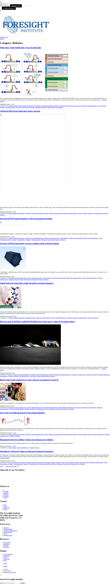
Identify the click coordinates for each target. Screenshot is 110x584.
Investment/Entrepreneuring (50, 407)
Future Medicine (64, 238)
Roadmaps (38, 107)
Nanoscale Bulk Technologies (95, 434)
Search (2, 583)
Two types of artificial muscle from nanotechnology (22, 413)
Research (32, 107)
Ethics (63, 462)
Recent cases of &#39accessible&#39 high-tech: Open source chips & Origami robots (37, 321)
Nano (99, 106)
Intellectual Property (92, 374)
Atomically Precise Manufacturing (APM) (46, 106)
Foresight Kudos (62, 106)
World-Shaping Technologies (55, 107)
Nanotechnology (10, 107)
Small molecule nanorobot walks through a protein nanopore (27, 283)
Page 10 (8, 466)
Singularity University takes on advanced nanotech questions (26, 451)
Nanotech (2, 107)
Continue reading (4, 458)
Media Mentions (63, 407)
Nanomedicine (21, 240)
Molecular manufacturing (74, 106)
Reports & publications (43, 376)
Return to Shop (16, 6)
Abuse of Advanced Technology (17, 462)
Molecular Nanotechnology (89, 106)
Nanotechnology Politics (45, 464)
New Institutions (50, 409)
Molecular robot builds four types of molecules (20, 47)
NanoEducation (18, 464)
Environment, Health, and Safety (52, 462)
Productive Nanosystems (22, 107)
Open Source (32, 376)
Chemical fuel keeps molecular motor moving (20, 111)
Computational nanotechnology (61, 374)
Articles (10, 374)
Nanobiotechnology (5, 240)
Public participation (57, 464)
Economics (74, 374)
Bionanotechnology (54, 238)
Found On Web (82, 374)
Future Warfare (12, 447)
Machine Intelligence (104, 374)
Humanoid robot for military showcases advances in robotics (26, 440)
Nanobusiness (4, 376)
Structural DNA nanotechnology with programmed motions (26, 218)
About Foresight (12, 106)
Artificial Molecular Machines (26, 106)
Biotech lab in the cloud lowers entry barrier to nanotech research (29, 380)
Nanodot (103, 106)
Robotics (44, 107)
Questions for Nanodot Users (71, 464)
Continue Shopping (9, 8)
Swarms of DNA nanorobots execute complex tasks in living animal (29, 243)
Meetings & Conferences (75, 407)
